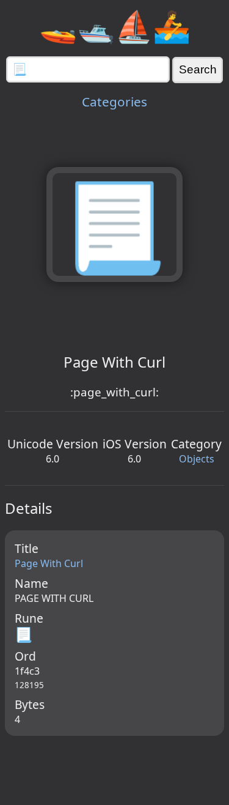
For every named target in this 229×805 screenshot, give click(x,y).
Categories (114, 101)
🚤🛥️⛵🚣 (115, 25)
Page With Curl (49, 563)
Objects (196, 459)
